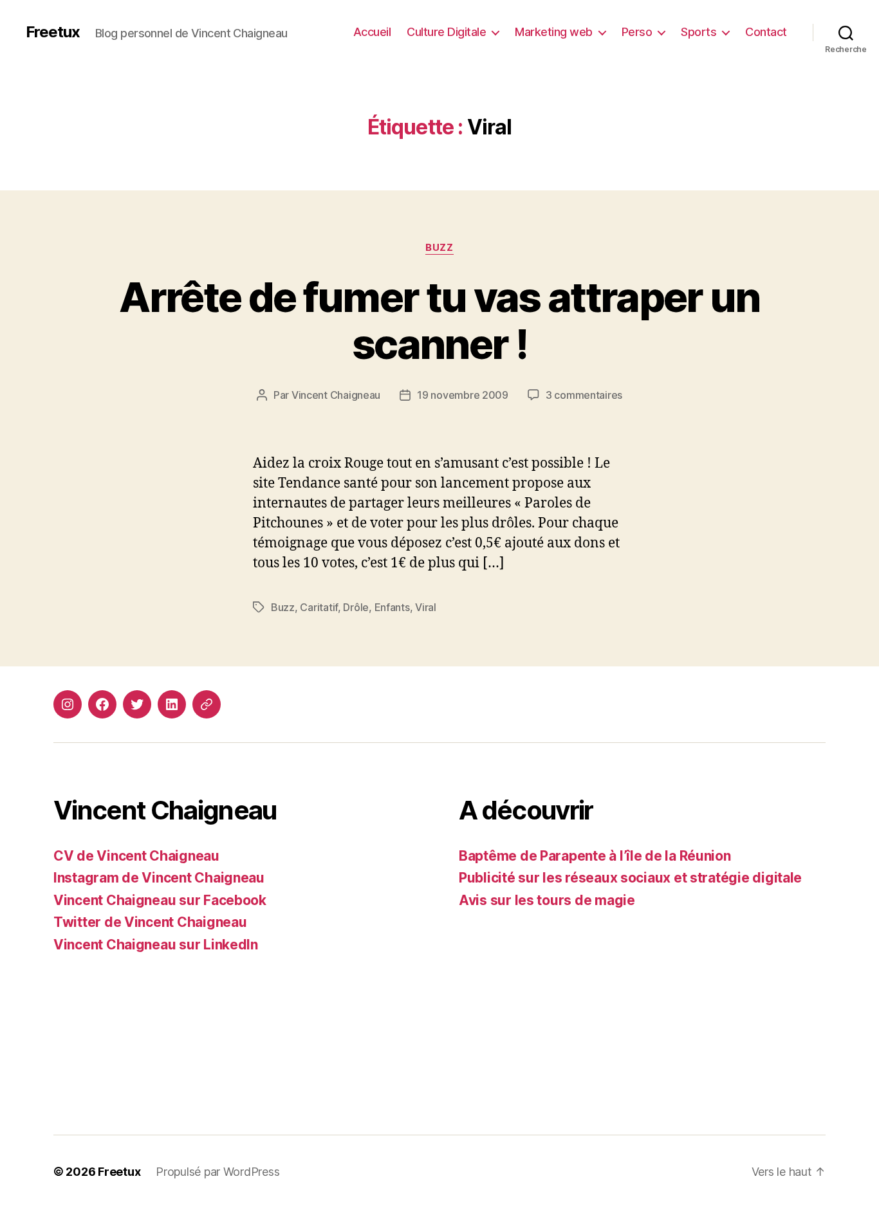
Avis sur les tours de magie (547, 900)
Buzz (439, 247)
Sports (698, 32)
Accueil (372, 32)
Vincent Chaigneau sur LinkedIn (155, 945)
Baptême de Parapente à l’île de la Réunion (595, 856)
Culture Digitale (446, 32)
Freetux (53, 32)
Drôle (356, 607)
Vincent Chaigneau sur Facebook (159, 900)
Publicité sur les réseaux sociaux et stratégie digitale (630, 878)
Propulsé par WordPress (217, 1171)
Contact (766, 32)
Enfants (392, 607)
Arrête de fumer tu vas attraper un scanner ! (439, 320)
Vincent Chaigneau (335, 395)
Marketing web (554, 32)
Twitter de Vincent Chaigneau (149, 922)
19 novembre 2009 (462, 395)
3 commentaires (584, 395)
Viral (425, 607)
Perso (637, 32)
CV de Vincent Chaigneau (136, 856)
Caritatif (319, 607)
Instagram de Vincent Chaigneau (158, 878)
